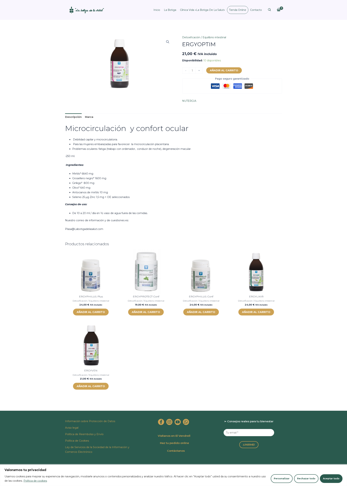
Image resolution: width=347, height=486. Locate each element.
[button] (167, 42)
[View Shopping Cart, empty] (278, 10)
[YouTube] (178, 422)
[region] (173, 475)
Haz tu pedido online (174, 443)
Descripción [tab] (73, 117)
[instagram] (169, 422)
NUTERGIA (189, 101)
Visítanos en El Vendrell (174, 435)
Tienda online (237, 10)
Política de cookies (35, 480)
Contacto (256, 10)
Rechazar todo (306, 478)
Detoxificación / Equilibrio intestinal (204, 37)
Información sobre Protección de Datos (90, 421)
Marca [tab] (89, 117)
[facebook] (161, 422)
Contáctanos (176, 450)
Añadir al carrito (224, 70)
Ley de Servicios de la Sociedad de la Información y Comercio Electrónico (97, 450)
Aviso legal (71, 427)
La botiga (170, 10)
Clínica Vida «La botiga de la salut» (202, 10)
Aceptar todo (331, 478)
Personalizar (282, 478)
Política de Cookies (77, 440)
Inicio (156, 10)
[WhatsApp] (186, 422)
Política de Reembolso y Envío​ (84, 434)
